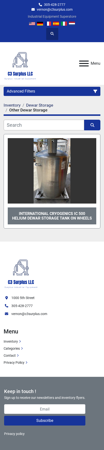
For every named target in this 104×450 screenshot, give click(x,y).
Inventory (11, 341)
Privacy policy (14, 434)
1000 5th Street (23, 298)
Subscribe (44, 420)
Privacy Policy (14, 362)
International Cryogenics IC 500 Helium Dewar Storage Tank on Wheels (52, 216)
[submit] (92, 125)
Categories (12, 348)
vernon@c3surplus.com (55, 9)
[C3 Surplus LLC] (21, 271)
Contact (10, 355)
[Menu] (84, 63)
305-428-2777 (54, 5)
